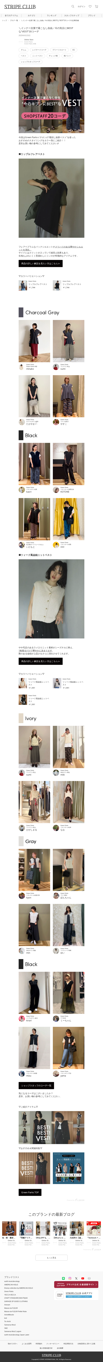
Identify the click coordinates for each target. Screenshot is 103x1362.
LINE (63, 1278)
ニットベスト (37, 56)
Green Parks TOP (30, 1192)
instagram (70, 1278)
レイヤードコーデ (39, 50)
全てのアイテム (11, 15)
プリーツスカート (59, 50)
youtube (82, 1278)
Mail (89, 1278)
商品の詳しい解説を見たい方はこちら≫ (40, 263)
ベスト (23, 56)
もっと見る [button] (51, 1258)
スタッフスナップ (71, 15)
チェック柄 (53, 56)
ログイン (81, 6)
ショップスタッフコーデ (30, 62)
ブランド (91, 15)
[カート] (96, 6)
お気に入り (90, 6)
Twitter (76, 1278)
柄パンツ (67, 56)
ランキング (51, 15)
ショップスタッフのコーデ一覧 (36, 1085)
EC (74, 50)
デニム (23, 50)
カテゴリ (31, 15)
